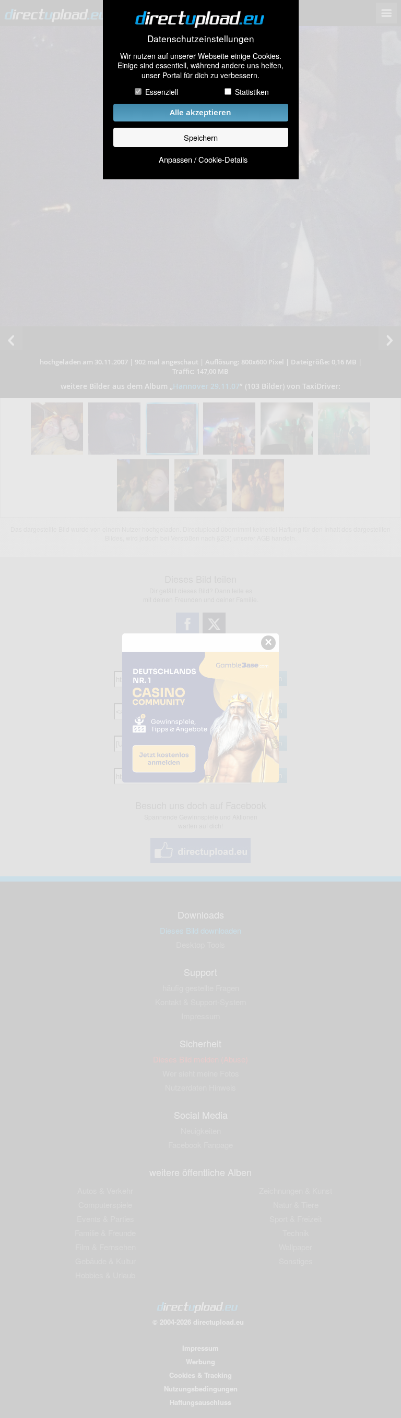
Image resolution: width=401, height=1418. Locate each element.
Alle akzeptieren (200, 112)
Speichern (201, 137)
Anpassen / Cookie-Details (203, 159)
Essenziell (161, 92)
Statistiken (252, 92)
